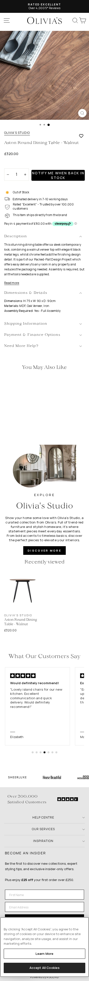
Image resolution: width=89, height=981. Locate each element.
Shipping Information (25, 324)
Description (15, 236)
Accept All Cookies (44, 967)
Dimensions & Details (25, 293)
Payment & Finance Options (32, 335)
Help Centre (43, 817)
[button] (33, 752)
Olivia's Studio (17, 133)
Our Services (43, 829)
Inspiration (43, 841)
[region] (44, 947)
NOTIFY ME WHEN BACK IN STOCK (58, 175)
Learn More (44, 953)
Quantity (12, 164)
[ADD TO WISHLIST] (81, 136)
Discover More (44, 550)
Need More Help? (21, 346)
